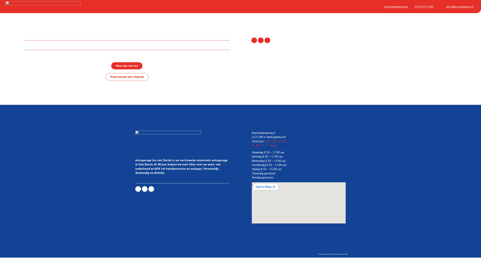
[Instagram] (267, 40)
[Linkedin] (261, 40)
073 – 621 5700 (275, 141)
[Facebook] (254, 40)
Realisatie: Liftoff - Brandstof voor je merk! (333, 254)
